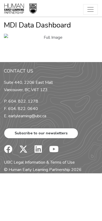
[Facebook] (8, 151)
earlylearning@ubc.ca (27, 116)
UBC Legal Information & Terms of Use (39, 162)
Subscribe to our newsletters (41, 133)
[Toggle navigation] (90, 9)
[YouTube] (51, 151)
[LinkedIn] (35, 151)
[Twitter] (20, 151)
